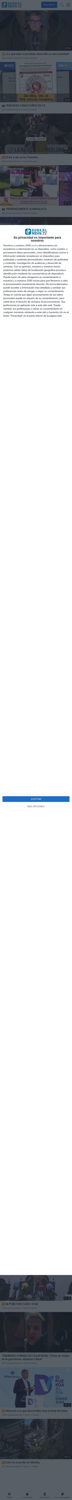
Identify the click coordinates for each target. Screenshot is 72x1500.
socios (34, 245)
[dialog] (36, 750)
